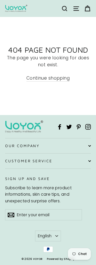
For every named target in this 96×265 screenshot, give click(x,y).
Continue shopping (48, 78)
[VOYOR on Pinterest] (78, 126)
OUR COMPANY (22, 146)
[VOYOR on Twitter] (69, 126)
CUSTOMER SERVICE (28, 161)
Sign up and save (27, 178)
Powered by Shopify (61, 259)
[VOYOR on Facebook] (59, 126)
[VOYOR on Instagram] (88, 126)
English (45, 236)
